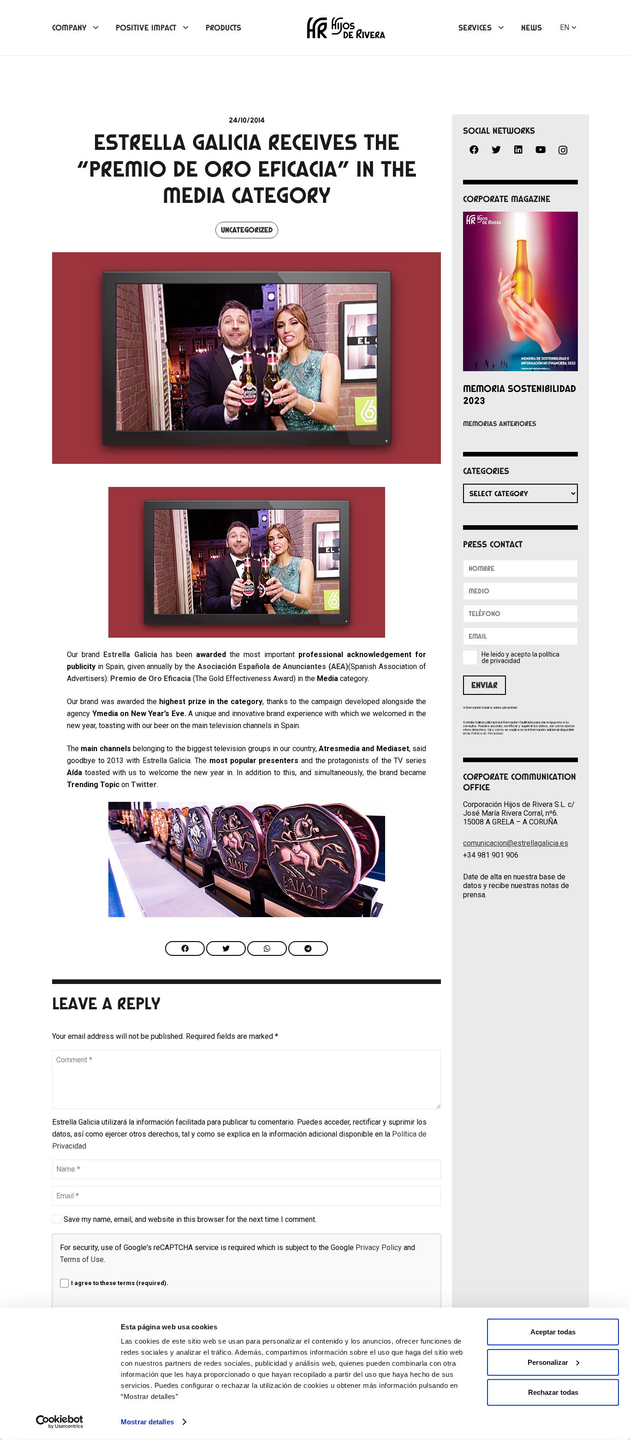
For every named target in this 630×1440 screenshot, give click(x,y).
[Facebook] (474, 149)
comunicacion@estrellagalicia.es (515, 843)
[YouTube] (540, 149)
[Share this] (185, 948)
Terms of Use (82, 1259)
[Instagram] (563, 150)
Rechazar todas (553, 1392)
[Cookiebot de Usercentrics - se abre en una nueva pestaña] (59, 1422)
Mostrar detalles (147, 1422)
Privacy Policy (379, 1247)
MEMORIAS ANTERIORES (499, 423)
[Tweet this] (226, 948)
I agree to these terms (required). (119, 1283)
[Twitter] (496, 149)
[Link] (346, 28)
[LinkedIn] (518, 149)
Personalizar (548, 1362)
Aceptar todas (553, 1332)
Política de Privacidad (487, 733)
